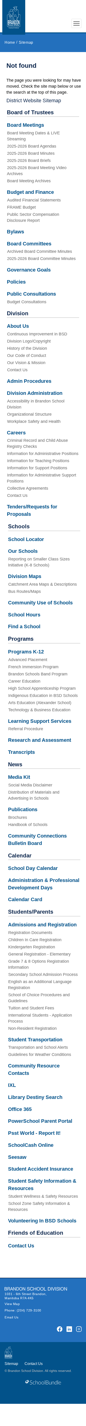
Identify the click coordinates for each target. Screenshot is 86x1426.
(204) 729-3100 (29, 1310)
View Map (12, 1304)
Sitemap (11, 1364)
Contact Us (34, 1364)
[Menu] (76, 23)
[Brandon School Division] (76, 9)
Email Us (11, 1317)
